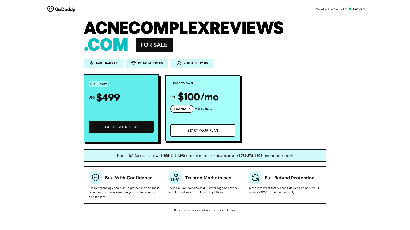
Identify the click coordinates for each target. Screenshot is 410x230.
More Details (203, 108)
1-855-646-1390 (173, 155)
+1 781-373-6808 (249, 155)
